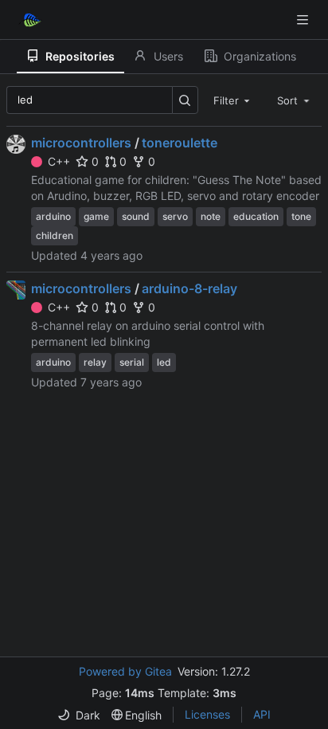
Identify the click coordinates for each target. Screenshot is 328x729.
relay (95, 362)
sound (136, 216)
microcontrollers (81, 143)
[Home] (30, 20)
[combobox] (233, 99)
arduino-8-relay (189, 288)
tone (301, 216)
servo (175, 216)
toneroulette (179, 143)
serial (131, 362)
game (96, 216)
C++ (59, 161)
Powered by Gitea (125, 671)
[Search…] (185, 100)
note (211, 216)
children (54, 235)
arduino (53, 216)
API (262, 714)
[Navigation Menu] (304, 19)
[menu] (78, 715)
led (164, 362)
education (256, 216)
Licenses (207, 714)
